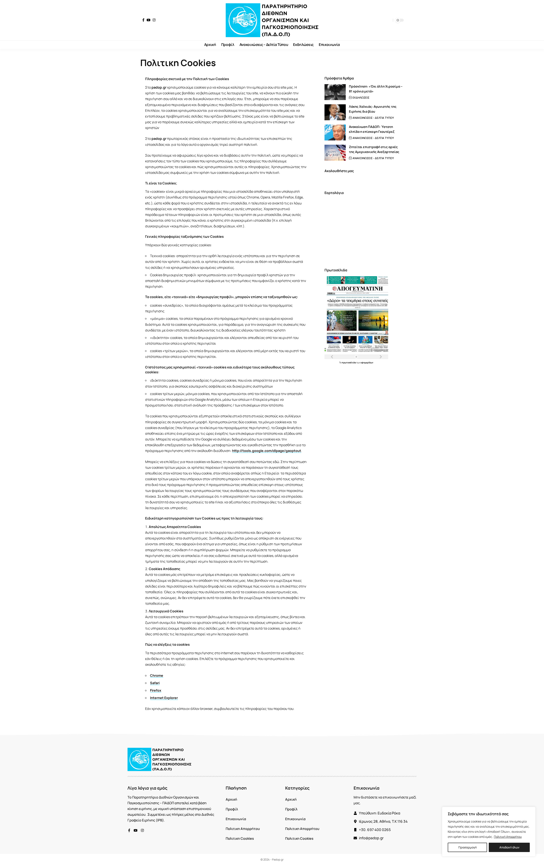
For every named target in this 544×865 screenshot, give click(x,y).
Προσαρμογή (467, 847)
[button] (389, 20)
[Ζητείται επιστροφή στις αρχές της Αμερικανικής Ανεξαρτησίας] (335, 153)
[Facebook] (143, 20)
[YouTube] (149, 20)
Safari (155, 683)
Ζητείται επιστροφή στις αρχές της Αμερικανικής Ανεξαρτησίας (374, 149)
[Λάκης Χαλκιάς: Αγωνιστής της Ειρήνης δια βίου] (335, 112)
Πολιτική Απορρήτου (508, 837)
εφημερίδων (367, 362)
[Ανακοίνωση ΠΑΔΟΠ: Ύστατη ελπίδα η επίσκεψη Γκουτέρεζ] (335, 132)
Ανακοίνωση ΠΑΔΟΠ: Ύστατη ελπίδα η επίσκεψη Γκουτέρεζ (371, 129)
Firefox (155, 690)
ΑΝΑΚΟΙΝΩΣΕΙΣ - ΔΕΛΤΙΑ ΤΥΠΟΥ (373, 118)
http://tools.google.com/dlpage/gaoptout (266, 450)
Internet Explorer (164, 697)
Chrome (156, 675)
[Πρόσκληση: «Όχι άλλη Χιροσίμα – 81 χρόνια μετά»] (335, 92)
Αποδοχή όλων (509, 847)
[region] (489, 832)
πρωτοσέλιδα (349, 362)
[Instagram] (154, 20)
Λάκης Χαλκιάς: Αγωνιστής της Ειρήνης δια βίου (373, 109)
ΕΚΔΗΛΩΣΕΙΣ (361, 97)
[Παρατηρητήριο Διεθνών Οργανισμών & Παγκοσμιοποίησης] (272, 20)
